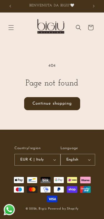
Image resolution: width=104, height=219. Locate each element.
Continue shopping (52, 104)
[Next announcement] (94, 6)
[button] (11, 27)
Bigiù (43, 208)
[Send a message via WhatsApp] (9, 209)
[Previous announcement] (10, 6)
